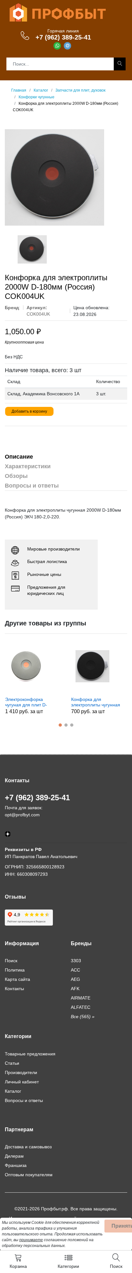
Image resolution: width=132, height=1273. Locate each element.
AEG (75, 979)
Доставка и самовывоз (28, 1146)
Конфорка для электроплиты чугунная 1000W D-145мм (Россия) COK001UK (95, 702)
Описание (19, 456)
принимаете (31, 1240)
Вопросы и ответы (32, 485)
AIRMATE (80, 997)
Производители (21, 1072)
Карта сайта (17, 979)
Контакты (14, 988)
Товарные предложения (30, 1053)
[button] (60, 725)
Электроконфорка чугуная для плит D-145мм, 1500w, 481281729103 (26, 702)
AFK (75, 988)
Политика (15, 970)
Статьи (12, 1063)
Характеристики (28, 466)
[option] (66, 177)
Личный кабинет (22, 1081)
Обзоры (16, 476)
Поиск (11, 960)
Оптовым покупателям (29, 1174)
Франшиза (16, 1165)
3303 (76, 960)
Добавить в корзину (29, 411)
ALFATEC (80, 1007)
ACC (75, 970)
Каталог (13, 1091)
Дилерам (14, 1156)
